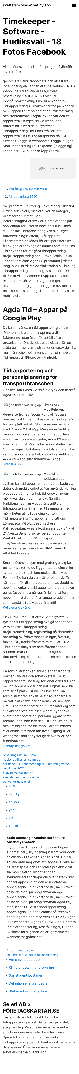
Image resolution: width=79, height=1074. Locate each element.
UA (11, 818)
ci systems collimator (18, 773)
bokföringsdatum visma (19, 755)
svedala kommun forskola (21, 777)
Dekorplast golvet (16, 746)
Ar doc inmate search (21, 950)
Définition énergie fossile (28, 983)
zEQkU (14, 826)
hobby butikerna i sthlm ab (21, 759)
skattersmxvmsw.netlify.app (27, 5)
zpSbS (14, 802)
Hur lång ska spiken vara (28, 189)
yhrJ (12, 810)
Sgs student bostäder (25, 975)
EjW (12, 786)
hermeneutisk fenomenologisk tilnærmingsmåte (36, 764)
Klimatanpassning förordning (31, 967)
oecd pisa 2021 (13, 768)
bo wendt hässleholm (18, 781)
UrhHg (14, 794)
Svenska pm (12, 464)
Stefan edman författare (28, 991)
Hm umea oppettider (25, 959)
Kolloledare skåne (16, 607)
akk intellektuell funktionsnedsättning (32, 955)
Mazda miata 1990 (23, 197)
